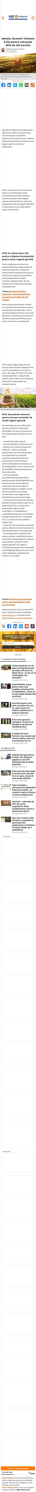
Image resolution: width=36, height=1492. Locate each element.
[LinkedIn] (9, 85)
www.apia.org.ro (9, 615)
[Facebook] (3, 85)
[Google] (3, 626)
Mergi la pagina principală (18, 1468)
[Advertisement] (18, 8)
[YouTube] (27, 626)
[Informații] (33, 18)
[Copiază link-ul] (33, 85)
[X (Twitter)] (15, 85)
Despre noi (7, 1472)
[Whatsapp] (21, 85)
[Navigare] (3, 18)
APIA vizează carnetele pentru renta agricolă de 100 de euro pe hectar (17, 602)
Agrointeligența (8, 1478)
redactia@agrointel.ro (11, 1487)
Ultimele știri (8, 748)
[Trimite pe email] (27, 85)
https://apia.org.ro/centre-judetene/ (17, 618)
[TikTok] (33, 626)
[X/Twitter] (21, 626)
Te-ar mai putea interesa (13, 659)
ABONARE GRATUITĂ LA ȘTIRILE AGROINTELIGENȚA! (18, 637)
